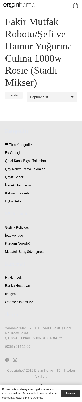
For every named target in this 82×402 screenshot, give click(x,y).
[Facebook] (7, 360)
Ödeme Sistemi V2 (19, 302)
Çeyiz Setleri (14, 177)
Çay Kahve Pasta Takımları (25, 169)
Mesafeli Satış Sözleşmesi (24, 252)
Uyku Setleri (14, 201)
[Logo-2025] (19, 5)
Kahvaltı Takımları (18, 193)
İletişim (10, 294)
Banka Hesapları (17, 285)
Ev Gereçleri (14, 153)
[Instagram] (15, 360)
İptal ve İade (14, 235)
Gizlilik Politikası (17, 227)
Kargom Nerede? (18, 243)
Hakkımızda (14, 277)
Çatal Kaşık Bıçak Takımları (25, 161)
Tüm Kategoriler (20, 145)
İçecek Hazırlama (18, 185)
